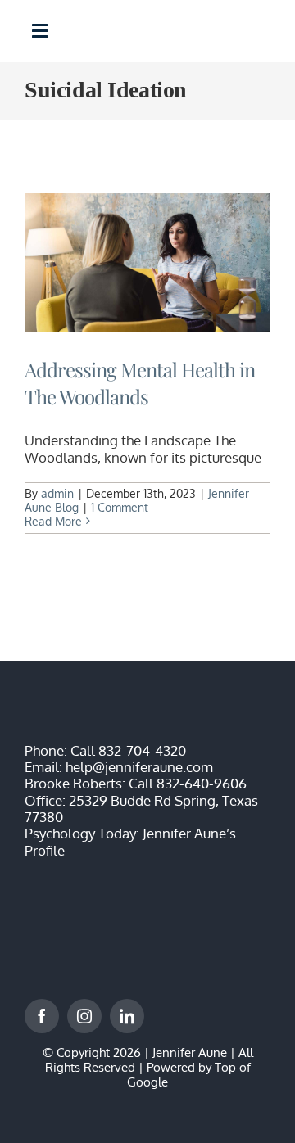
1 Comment (119, 507)
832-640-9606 (202, 783)
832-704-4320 (142, 750)
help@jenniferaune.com (139, 766)
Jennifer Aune (189, 1052)
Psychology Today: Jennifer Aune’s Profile (130, 841)
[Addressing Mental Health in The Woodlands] (147, 262)
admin (57, 493)
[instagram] (84, 1016)
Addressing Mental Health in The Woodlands (140, 383)
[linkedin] (127, 1016)
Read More (53, 521)
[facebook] (42, 1016)
